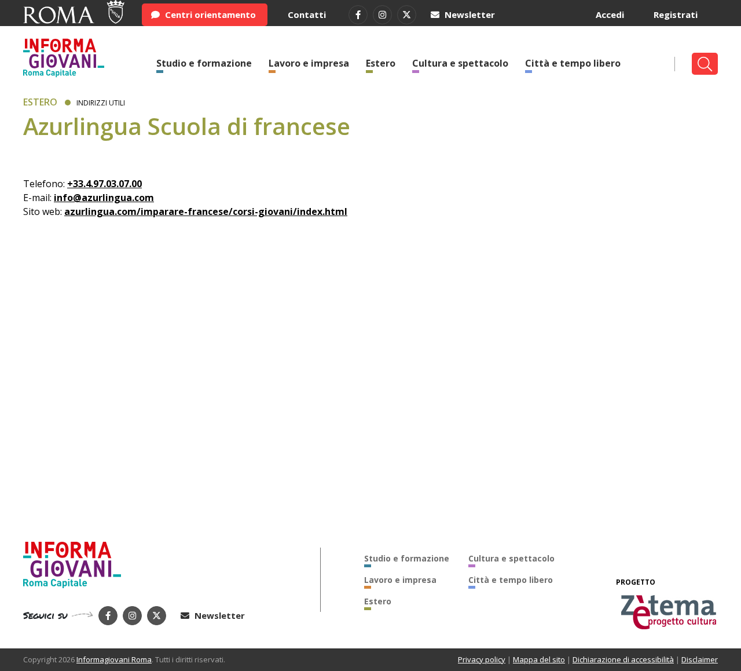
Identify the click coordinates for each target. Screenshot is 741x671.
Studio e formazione (204, 63)
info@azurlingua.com (104, 197)
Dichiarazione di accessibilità (623, 659)
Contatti (307, 14)
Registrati (676, 14)
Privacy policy (481, 659)
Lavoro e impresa (309, 63)
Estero (380, 63)
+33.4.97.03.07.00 (104, 183)
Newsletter (468, 14)
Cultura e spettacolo (460, 63)
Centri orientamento (209, 14)
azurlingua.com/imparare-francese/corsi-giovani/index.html (205, 211)
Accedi (610, 14)
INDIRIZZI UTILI (100, 103)
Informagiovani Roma (114, 659)
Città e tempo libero (573, 63)
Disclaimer (699, 659)
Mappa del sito (539, 659)
